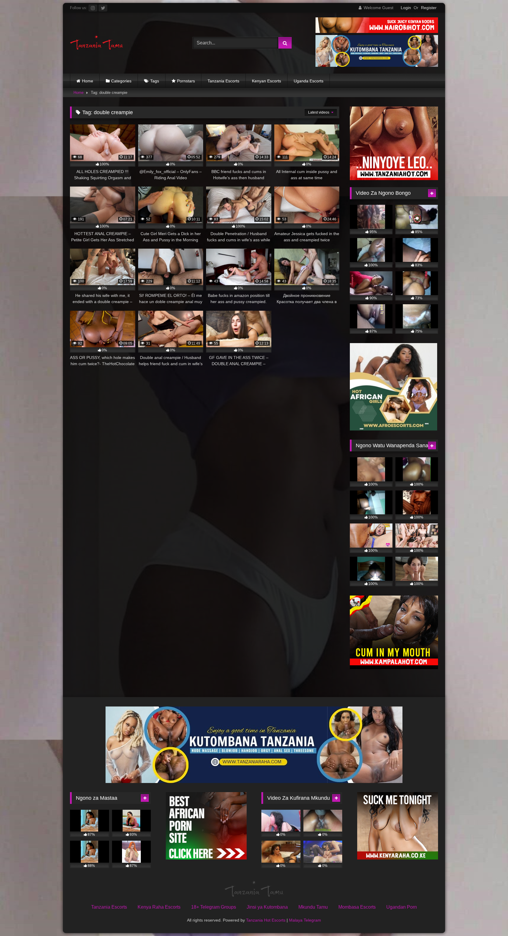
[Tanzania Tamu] (96, 43)
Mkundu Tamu (313, 907)
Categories (121, 81)
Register (429, 7)
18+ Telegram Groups (213, 907)
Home (87, 81)
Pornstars (186, 81)
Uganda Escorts (308, 81)
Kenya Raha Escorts (159, 907)
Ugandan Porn (401, 907)
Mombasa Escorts (357, 907)
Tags (154, 81)
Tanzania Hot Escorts (265, 920)
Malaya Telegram (305, 920)
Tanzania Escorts (223, 81)
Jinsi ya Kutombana (267, 907)
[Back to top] (489, 918)
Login (406, 7)
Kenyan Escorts (266, 81)
